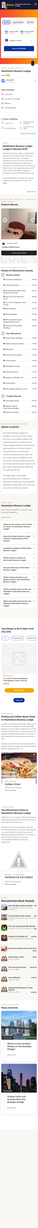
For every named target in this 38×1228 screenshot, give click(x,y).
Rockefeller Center (12, 366)
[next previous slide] (5, 220)
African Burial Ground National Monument (12, 321)
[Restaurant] (19, 766)
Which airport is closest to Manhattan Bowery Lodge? (14, 559)
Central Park (10, 383)
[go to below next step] (33, 63)
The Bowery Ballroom (13, 280)
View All (19, 700)
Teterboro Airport (12, 412)
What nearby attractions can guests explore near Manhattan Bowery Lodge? (16, 579)
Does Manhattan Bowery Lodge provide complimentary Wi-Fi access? (16, 538)
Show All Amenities (28, 134)
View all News (28, 1120)
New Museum (10, 309)
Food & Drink (17, 638)
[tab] (19, 526)
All (5, 638)
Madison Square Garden (14, 344)
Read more (31, 192)
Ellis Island (9, 349)
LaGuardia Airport (12, 401)
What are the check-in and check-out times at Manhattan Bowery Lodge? (17, 526)
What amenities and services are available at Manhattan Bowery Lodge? (17, 591)
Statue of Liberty (11, 372)
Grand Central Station (13, 355)
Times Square (10, 361)
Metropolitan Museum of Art (16, 389)
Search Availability (19, 48)
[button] (34, 754)
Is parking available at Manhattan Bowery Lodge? (17, 549)
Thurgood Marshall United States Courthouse (14, 292)
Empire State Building (13, 338)
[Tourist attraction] (19, 860)
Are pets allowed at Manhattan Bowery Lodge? (16, 569)
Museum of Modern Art (14, 378)
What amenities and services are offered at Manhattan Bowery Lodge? (17, 603)
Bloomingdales (11, 314)
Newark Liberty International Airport (11, 407)
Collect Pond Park (12, 285)
